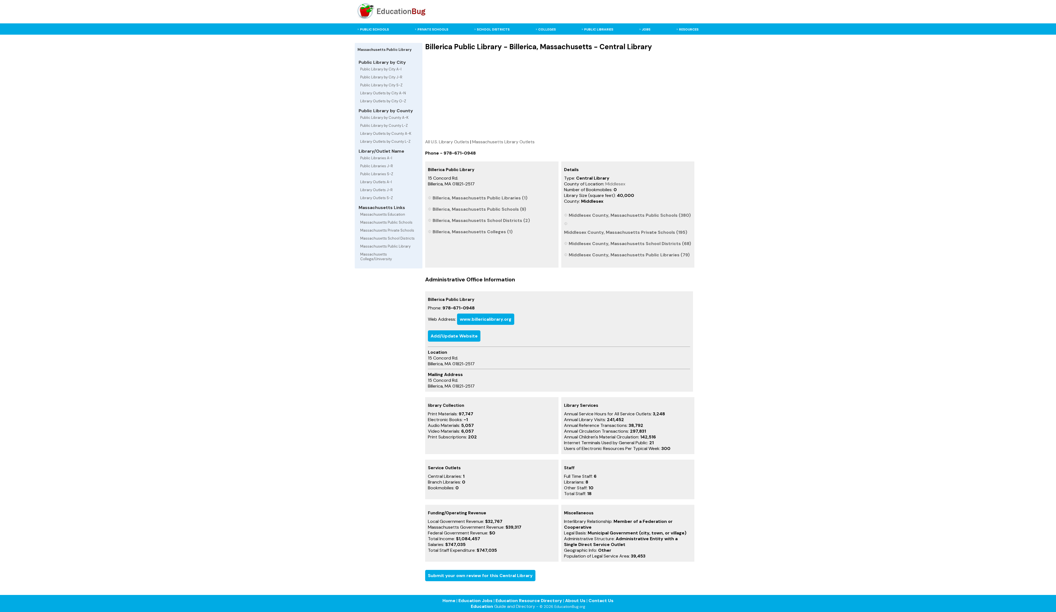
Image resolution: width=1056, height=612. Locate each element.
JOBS (646, 29)
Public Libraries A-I (376, 158)
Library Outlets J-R (376, 190)
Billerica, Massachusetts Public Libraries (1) (480, 198)
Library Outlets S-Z (376, 198)
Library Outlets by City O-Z (383, 101)
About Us (575, 600)
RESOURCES (688, 29)
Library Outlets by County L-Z (385, 141)
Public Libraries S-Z (376, 174)
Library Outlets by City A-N (383, 93)
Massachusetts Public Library (385, 246)
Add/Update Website (454, 336)
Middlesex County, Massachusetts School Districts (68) (630, 243)
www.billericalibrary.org (486, 319)
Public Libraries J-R (376, 166)
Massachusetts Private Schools (387, 230)
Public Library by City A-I (381, 69)
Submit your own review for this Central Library (480, 575)
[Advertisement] (560, 94)
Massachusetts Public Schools (386, 222)
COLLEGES (547, 29)
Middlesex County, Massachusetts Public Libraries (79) (629, 255)
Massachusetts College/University (376, 256)
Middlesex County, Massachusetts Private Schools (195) (625, 232)
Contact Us (601, 600)
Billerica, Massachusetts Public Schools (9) (479, 209)
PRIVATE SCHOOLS (432, 29)
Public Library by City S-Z (381, 85)
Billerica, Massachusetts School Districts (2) (481, 220)
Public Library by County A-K (384, 117)
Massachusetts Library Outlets (503, 142)
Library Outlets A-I (376, 182)
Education (482, 606)
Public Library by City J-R (381, 77)
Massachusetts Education (382, 214)
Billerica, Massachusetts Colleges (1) (473, 232)
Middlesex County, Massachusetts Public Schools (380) (630, 215)
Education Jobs (475, 600)
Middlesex (615, 184)
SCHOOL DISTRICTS (493, 29)
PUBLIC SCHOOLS (374, 29)
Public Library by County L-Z (384, 125)
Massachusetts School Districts (387, 238)
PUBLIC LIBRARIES (598, 29)
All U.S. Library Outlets (447, 142)
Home (448, 600)
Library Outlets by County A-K (385, 133)
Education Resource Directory (529, 600)
